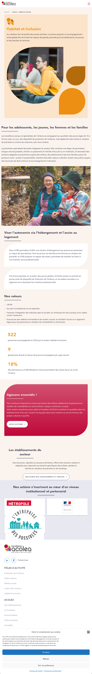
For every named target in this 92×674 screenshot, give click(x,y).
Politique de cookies (36, 671)
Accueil (6, 12)
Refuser (46, 659)
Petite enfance (10, 578)
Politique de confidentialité (52, 671)
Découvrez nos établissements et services (44, 477)
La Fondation (9, 610)
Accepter (46, 652)
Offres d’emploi (11, 620)
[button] (88, 632)
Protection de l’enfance (14, 573)
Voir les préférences (46, 665)
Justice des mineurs (12, 588)
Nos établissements (12, 605)
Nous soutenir (16, 424)
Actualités (8, 625)
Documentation (10, 615)
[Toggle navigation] (89, 3)
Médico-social (10, 583)
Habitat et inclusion (12, 593)
